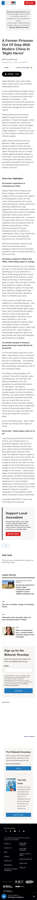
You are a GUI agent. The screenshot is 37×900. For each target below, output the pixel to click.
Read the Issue (19, 815)
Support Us (8, 861)
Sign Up (18, 768)
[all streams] (34, 896)
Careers (6, 856)
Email (6, 666)
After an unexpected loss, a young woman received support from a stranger (25, 633)
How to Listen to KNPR (25, 854)
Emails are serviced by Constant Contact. (16, 684)
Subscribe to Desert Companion (11, 869)
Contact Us (8, 848)
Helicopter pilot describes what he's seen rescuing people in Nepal (16, 618)
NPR (5, 546)
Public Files (23, 863)
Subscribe (18, 691)
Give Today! (14, 534)
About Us (7, 844)
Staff (5, 852)
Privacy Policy (26, 838)
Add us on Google (23, 67)
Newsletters (8, 865)
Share (6, 67)
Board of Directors (25, 859)
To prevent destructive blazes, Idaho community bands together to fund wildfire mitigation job (25, 589)
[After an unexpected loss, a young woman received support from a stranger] (8, 631)
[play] (3, 896)
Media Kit (22, 868)
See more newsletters (13, 763)
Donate (30, 3)
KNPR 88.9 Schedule (23, 844)
